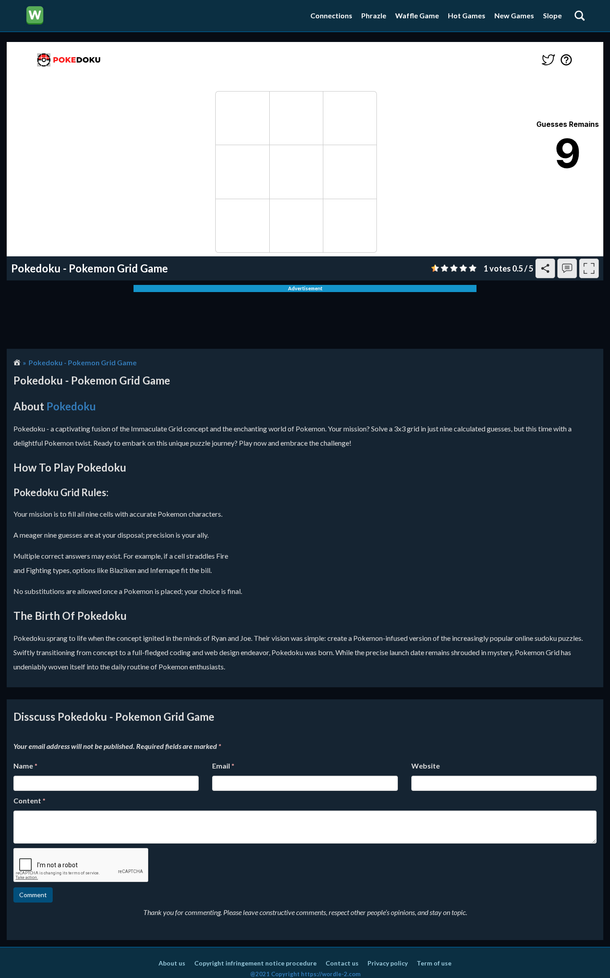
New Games (514, 15)
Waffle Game (417, 15)
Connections (331, 15)
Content (29, 800)
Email (223, 765)
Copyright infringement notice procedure (255, 963)
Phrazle (373, 15)
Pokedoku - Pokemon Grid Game (83, 362)
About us (172, 963)
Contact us (342, 963)
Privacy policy (388, 963)
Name (25, 765)
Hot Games (466, 15)
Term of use (434, 963)
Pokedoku (71, 406)
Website (425, 765)
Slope (552, 15)
